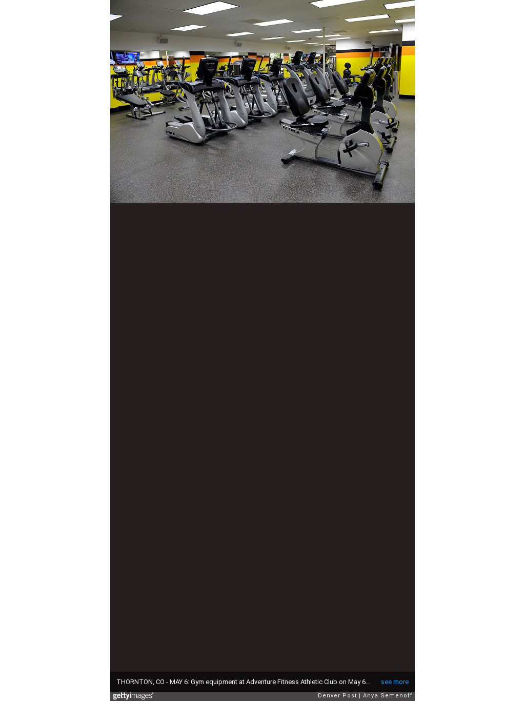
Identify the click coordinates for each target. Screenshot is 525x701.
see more (395, 682)
